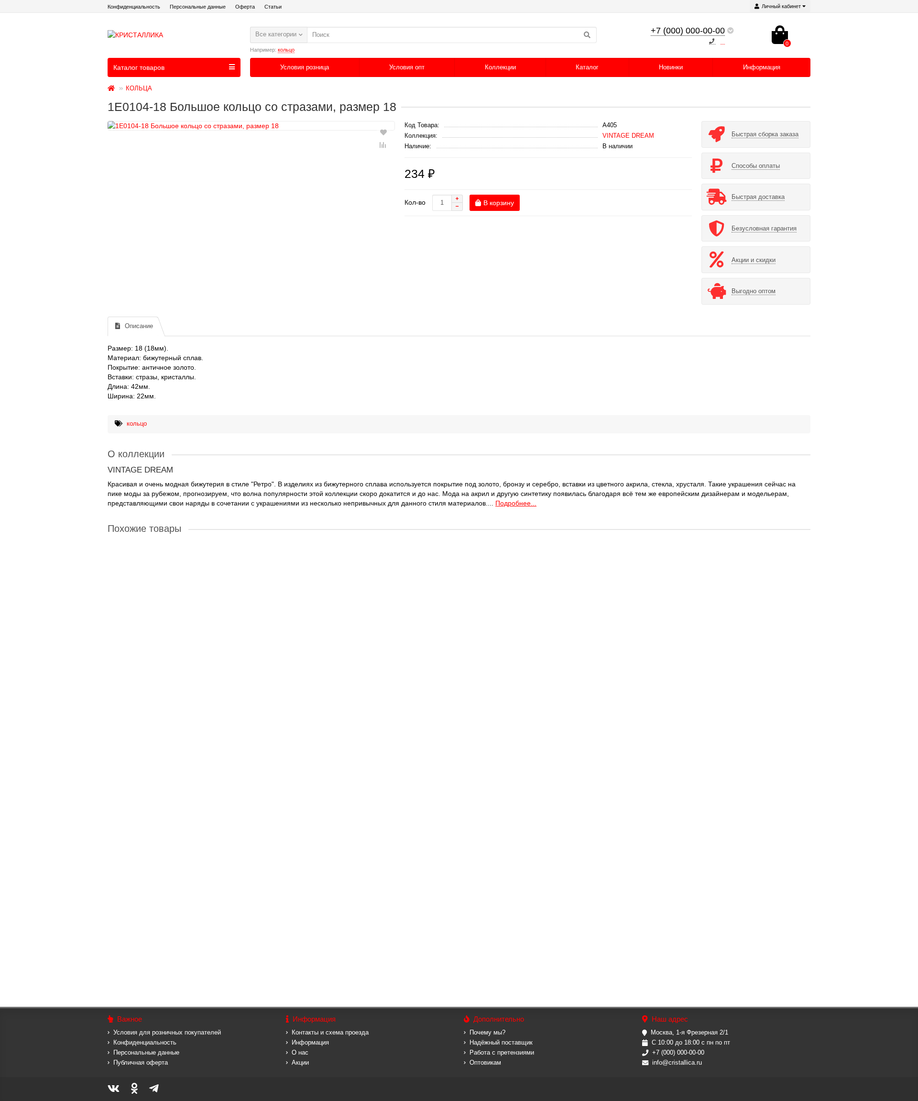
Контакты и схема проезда (330, 1032)
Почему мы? (487, 1032)
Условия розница (304, 67)
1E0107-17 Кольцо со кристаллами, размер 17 (181, 747)
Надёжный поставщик (501, 1042)
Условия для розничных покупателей (167, 1032)
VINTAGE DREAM (628, 135)
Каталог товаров (138, 67)
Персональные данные (198, 7)
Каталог (587, 67)
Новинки (671, 67)
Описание (139, 326)
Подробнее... (515, 503)
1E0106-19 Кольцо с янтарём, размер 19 (172, 656)
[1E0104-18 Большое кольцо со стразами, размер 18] (251, 126)
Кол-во (415, 202)
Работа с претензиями (502, 1052)
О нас (300, 1052)
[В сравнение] (383, 145)
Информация (761, 67)
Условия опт (407, 67)
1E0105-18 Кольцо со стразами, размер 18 (175, 565)
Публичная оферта (140, 1062)
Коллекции (500, 67)
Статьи (273, 7)
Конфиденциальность (134, 7)
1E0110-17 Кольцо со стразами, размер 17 (175, 930)
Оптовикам (485, 1062)
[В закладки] (383, 131)
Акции (300, 1062)
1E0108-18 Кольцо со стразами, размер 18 (175, 839)
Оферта (245, 7)
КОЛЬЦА (139, 88)
